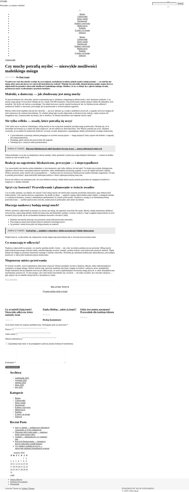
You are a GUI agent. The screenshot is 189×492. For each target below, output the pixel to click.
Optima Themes (27, 488)
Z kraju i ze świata (82, 30)
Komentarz (10, 362)
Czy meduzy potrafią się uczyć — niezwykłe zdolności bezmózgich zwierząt (32, 447)
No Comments (11, 279)
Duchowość (82, 21)
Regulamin (14, 484)
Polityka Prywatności (19, 482)
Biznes (82, 14)
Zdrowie (82, 33)
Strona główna (16, 479)
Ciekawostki (82, 16)
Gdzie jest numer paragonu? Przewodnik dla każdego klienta (97, 310)
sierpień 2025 (20, 383)
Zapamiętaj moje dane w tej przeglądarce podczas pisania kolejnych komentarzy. (41, 344)
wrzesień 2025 (21, 380)
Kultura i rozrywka (82, 23)
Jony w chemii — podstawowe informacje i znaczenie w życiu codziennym (32, 428)
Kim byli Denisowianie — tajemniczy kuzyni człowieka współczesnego (30, 442)
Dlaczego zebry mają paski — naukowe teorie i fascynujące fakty (31, 433)
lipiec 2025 (19, 385)
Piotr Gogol (24, 77)
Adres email (10, 334)
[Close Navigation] (168, 6)
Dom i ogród (82, 19)
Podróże (82, 28)
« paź (12, 475)
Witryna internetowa (13, 339)
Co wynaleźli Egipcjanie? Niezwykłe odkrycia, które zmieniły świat (19, 312)
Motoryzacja (82, 26)
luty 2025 (19, 387)
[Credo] (3, 1)
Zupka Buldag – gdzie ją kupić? (59, 309)
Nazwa (8, 329)
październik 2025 (22, 378)
